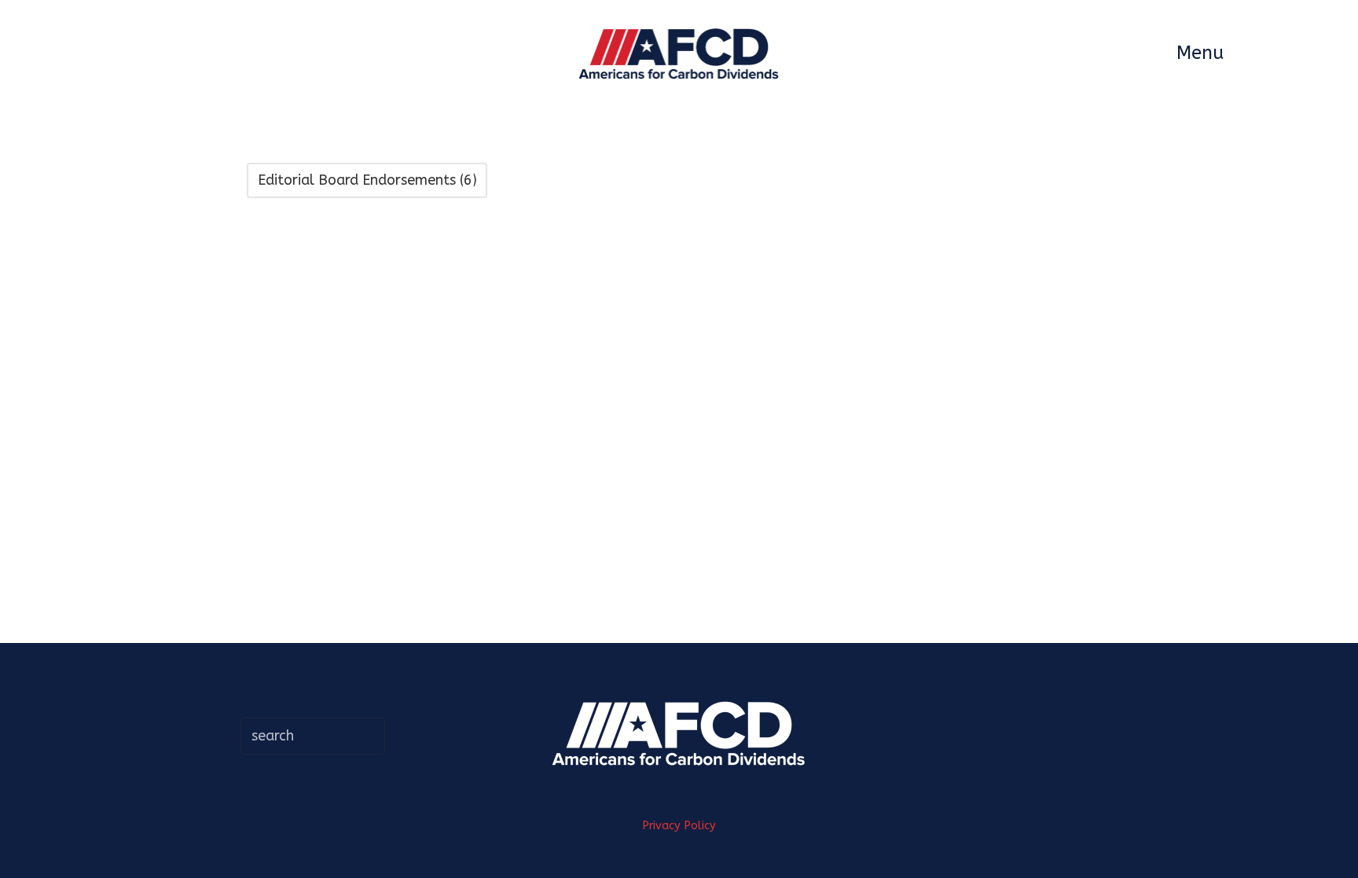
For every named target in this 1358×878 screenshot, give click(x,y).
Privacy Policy (679, 825)
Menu (1200, 53)
